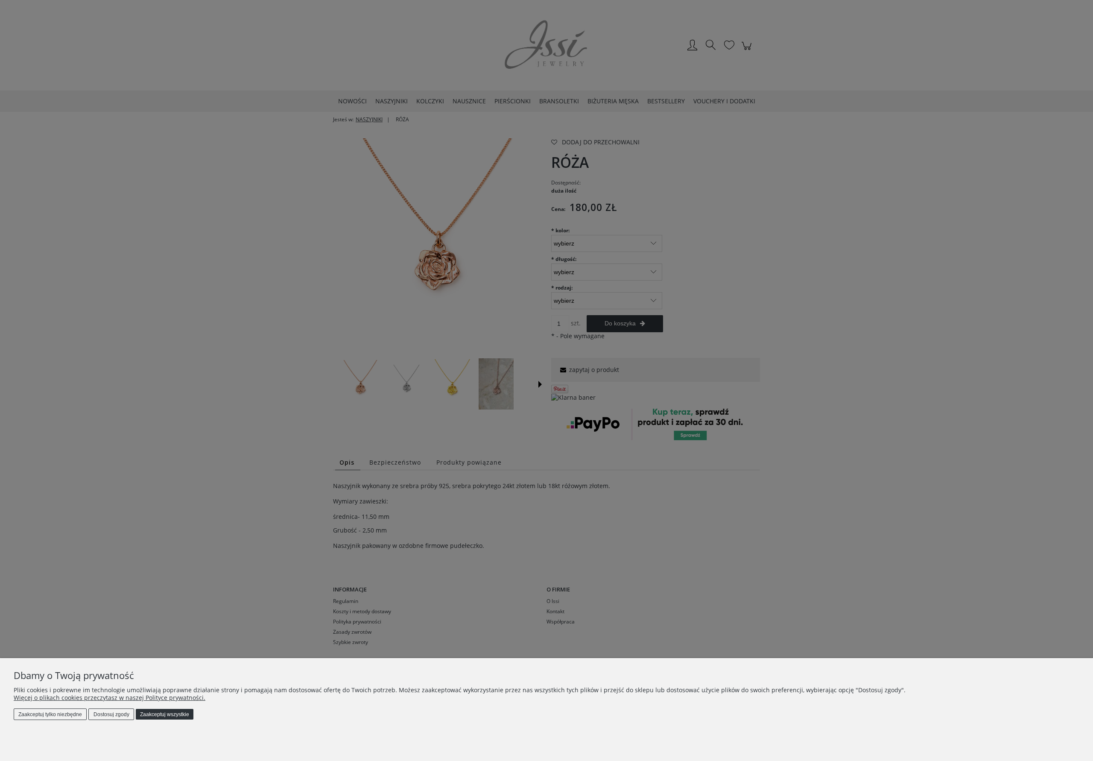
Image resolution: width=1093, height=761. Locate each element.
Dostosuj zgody (111, 714)
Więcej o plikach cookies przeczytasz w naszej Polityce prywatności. (109, 698)
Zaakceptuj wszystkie (164, 714)
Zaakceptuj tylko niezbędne (50, 714)
